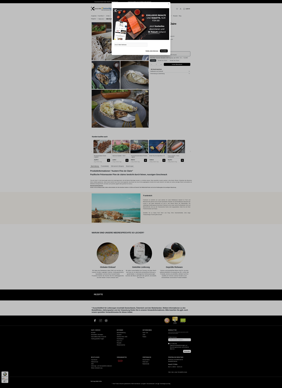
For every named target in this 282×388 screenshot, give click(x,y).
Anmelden (164, 51)
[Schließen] (168, 4)
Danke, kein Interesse (152, 51)
